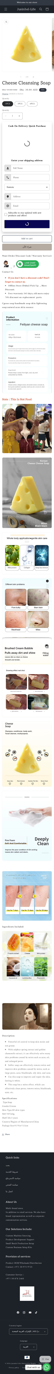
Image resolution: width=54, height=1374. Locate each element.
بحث (8, 1165)
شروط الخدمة (12, 1172)
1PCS (7, 104)
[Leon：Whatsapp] (27, 268)
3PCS (20, 104)
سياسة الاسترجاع (13, 1178)
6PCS (32, 104)
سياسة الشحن (12, 1185)
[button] (6, 9)
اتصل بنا (9, 1191)
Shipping (5, 94)
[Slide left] (21, 77)
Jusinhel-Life (16, 1363)
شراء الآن (27, 247)
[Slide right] (33, 77)
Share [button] (7, 1134)
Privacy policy (14, 1367)
